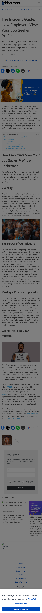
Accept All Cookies (21, 609)
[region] (21, 601)
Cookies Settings (21, 603)
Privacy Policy (32, 599)
